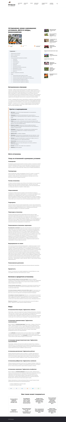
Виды (12, 74)
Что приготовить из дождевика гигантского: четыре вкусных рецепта (53, 40)
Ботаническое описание (15, 53)
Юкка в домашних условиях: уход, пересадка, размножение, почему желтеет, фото (52, 400)
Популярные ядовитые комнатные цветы (14, 410)
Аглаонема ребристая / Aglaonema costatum (21, 80)
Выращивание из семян (17, 68)
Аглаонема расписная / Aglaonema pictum (20, 79)
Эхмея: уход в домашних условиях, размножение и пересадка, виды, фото (52, 410)
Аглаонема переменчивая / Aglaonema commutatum (22, 76)
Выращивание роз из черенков (53, 74)
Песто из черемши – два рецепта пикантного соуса (53, 35)
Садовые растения (12, 42)
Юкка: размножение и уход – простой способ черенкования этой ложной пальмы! (26, 410)
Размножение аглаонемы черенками (19, 67)
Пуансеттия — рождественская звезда (53, 46)
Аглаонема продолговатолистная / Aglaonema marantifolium (23, 78)
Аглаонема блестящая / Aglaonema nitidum (20, 75)
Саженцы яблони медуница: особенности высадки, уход (14, 401)
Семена (31, 3)
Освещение (15, 59)
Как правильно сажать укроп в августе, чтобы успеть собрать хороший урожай (26, 400)
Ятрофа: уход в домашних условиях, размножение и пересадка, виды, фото (39, 400)
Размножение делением (17, 69)
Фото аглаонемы (14, 56)
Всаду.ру (11, 5)
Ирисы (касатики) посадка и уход (53, 30)
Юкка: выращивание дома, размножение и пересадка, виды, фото (39, 411)
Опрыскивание (15, 63)
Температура (15, 60)
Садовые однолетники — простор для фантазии (52, 69)
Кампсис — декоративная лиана (53, 55)
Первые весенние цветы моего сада (51, 50)
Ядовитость (15, 71)
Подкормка (15, 64)
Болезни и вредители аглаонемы (17, 72)
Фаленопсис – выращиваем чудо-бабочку (53, 63)
